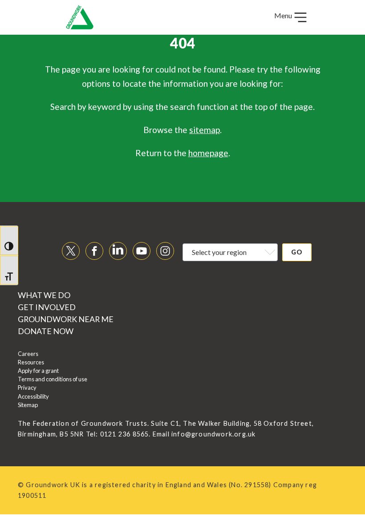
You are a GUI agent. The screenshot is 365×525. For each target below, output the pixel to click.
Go (297, 252)
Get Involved (47, 307)
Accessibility (33, 396)
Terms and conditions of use (52, 379)
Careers (28, 353)
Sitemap (28, 404)
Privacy (27, 387)
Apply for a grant (38, 370)
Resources (31, 362)
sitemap (204, 130)
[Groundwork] (79, 17)
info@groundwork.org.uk (213, 434)
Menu (283, 15)
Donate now (45, 331)
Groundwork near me (66, 319)
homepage (208, 153)
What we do (44, 295)
